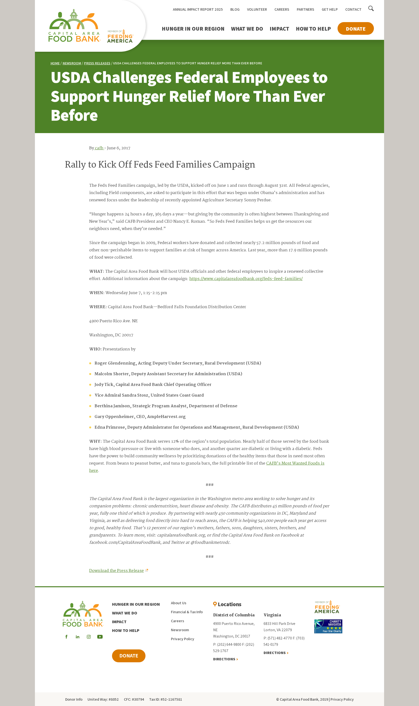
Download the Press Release (116, 571)
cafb (99, 148)
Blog (235, 9)
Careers (281, 9)
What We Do (247, 28)
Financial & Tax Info (187, 611)
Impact (279, 28)
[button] (371, 9)
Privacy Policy (182, 638)
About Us (178, 602)
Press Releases (97, 63)
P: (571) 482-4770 (278, 638)
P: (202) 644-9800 (227, 644)
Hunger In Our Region (193, 28)
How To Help (313, 28)
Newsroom (72, 63)
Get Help (330, 9)
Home (55, 63)
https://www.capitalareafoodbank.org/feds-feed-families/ (246, 279)
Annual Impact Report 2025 (198, 9)
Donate (356, 28)
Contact (353, 9)
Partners (305, 9)
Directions (224, 659)
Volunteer (257, 9)
